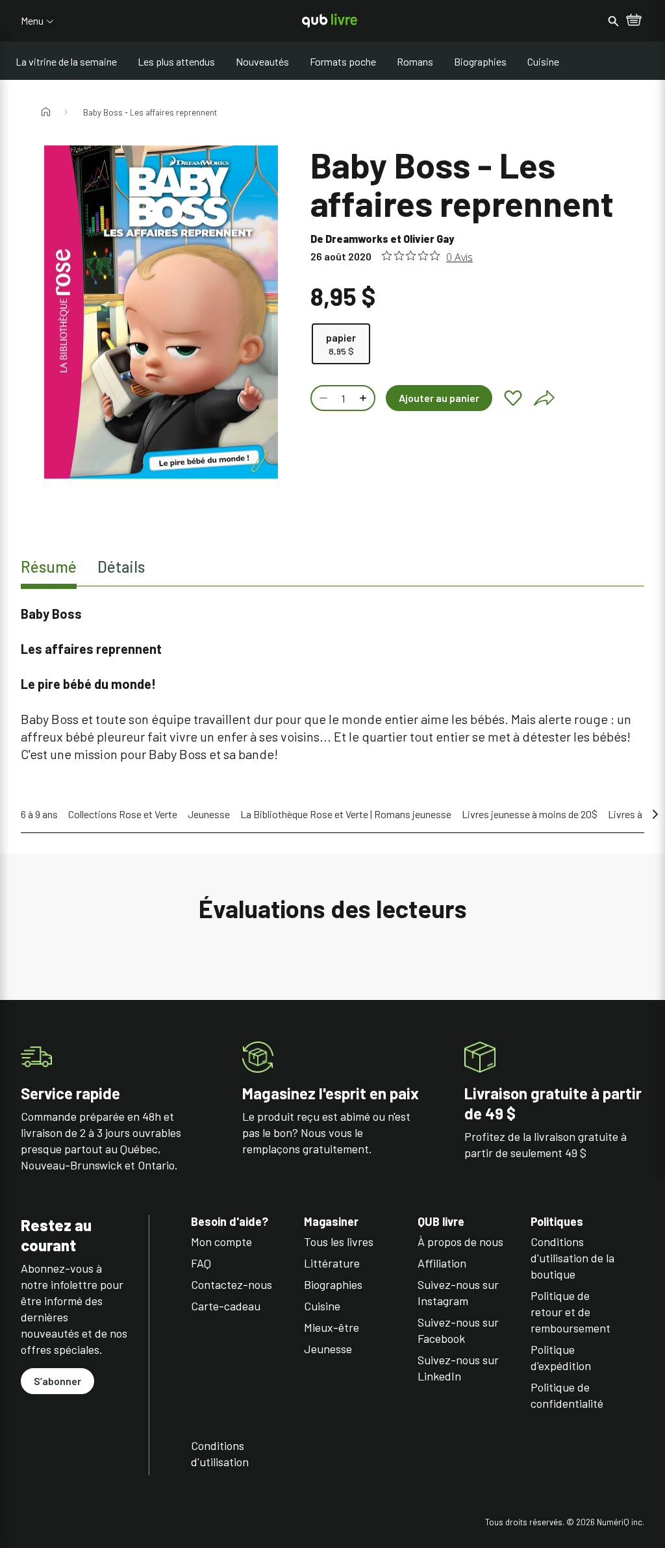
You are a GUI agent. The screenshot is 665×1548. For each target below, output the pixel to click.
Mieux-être (331, 1327)
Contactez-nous (231, 1284)
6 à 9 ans (39, 814)
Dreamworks (356, 238)
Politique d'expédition (561, 1357)
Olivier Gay (428, 238)
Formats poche (343, 61)
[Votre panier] (633, 20)
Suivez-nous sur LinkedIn (458, 1368)
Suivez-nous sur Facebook (458, 1330)
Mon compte (221, 1241)
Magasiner (331, 1222)
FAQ (201, 1263)
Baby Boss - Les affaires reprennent (150, 112)
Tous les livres (338, 1241)
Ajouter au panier (439, 398)
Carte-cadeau (225, 1306)
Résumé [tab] (49, 566)
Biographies (480, 61)
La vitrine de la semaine (66, 61)
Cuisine (543, 61)
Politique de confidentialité (567, 1395)
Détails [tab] (121, 566)
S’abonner (57, 1381)
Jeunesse (209, 814)
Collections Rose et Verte (122, 814)
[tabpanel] (332, 684)
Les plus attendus (176, 61)
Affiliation (442, 1263)
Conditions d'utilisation (220, 1453)
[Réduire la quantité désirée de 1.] (322, 398)
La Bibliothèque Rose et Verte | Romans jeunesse (345, 814)
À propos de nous (460, 1241)
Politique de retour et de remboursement (570, 1311)
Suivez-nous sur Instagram (458, 1292)
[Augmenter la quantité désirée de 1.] (364, 398)
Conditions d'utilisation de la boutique (572, 1257)
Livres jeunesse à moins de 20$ (529, 814)
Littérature (332, 1263)
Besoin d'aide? (229, 1222)
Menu (32, 21)
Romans (415, 61)
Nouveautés (262, 61)
